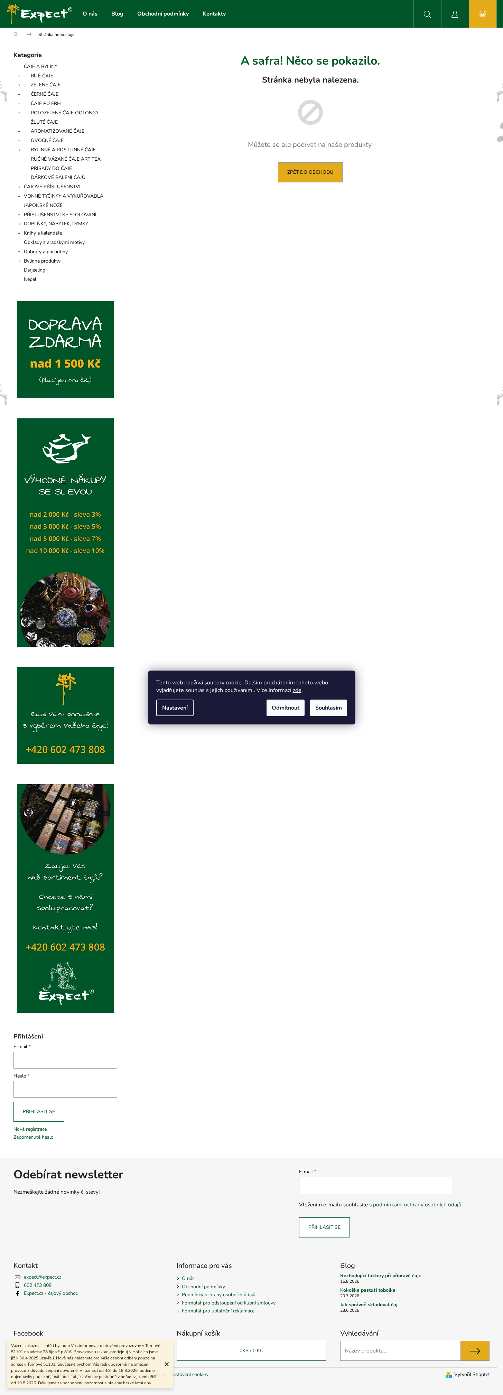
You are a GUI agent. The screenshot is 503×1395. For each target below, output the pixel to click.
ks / (251, 1350)
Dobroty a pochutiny (46, 251)
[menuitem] (90, 14)
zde (297, 690)
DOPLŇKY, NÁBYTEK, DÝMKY (56, 223)
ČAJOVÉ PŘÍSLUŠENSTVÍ (52, 186)
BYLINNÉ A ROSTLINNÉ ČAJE (63, 149)
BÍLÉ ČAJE (42, 76)
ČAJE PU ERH (46, 103)
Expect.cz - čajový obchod (51, 1293)
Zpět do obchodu (310, 172)
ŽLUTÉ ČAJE (44, 122)
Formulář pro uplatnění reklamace (218, 1311)
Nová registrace (30, 1129)
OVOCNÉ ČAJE (47, 140)
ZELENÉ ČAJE (45, 85)
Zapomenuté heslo (33, 1137)
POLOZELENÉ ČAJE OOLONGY (65, 113)
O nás (188, 1278)
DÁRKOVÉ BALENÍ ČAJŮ (58, 177)
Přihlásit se (39, 1111)
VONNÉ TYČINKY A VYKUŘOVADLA (63, 196)
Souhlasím (328, 708)
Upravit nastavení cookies (180, 1374)
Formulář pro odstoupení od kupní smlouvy (229, 1303)
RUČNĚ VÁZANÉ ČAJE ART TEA (66, 159)
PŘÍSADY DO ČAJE (51, 168)
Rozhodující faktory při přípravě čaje (380, 1275)
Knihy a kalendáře (43, 233)
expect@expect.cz (42, 1277)
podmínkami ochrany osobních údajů (417, 1204)
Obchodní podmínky (203, 1286)
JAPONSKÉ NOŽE (43, 205)
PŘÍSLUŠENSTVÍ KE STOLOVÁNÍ (60, 214)
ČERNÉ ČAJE (44, 94)
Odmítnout (285, 708)
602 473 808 (38, 1285)
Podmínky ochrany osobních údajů (218, 1294)
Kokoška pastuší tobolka (367, 1290)
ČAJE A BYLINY (40, 66)
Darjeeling (34, 270)
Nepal (30, 279)
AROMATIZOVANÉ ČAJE (57, 131)
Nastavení (175, 708)
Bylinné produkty (42, 261)
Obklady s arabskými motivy (54, 242)
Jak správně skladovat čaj (369, 1304)
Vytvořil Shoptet (472, 1374)
